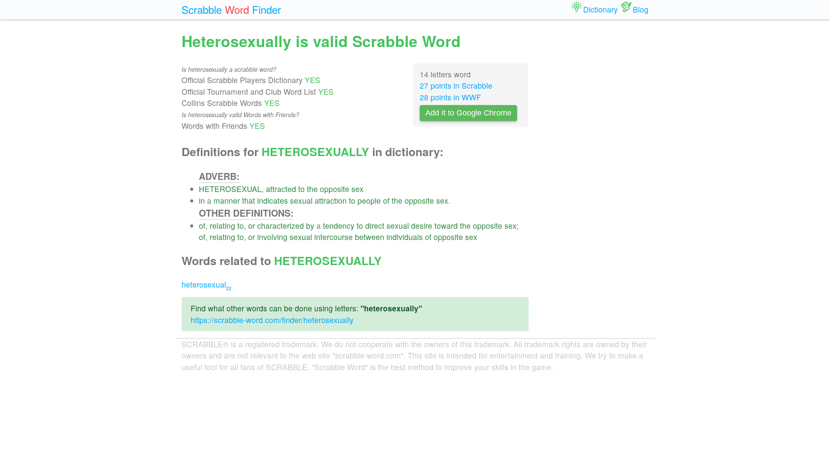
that (248, 200)
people (369, 200)
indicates (272, 200)
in (202, 200)
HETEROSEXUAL (230, 188)
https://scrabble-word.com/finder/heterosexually (272, 319)
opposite (334, 188)
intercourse (333, 236)
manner (227, 200)
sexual (301, 200)
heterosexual (206, 284)
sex (357, 188)
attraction (331, 200)
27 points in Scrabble (456, 85)
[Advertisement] (595, 160)
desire (421, 225)
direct (374, 225)
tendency (338, 225)
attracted (281, 188)
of (386, 200)
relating (222, 225)
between (369, 236)
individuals (404, 236)
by (310, 225)
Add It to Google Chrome (468, 113)
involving (272, 236)
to (301, 188)
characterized (280, 225)
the (312, 188)
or (251, 225)
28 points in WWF (450, 97)
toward (446, 225)
